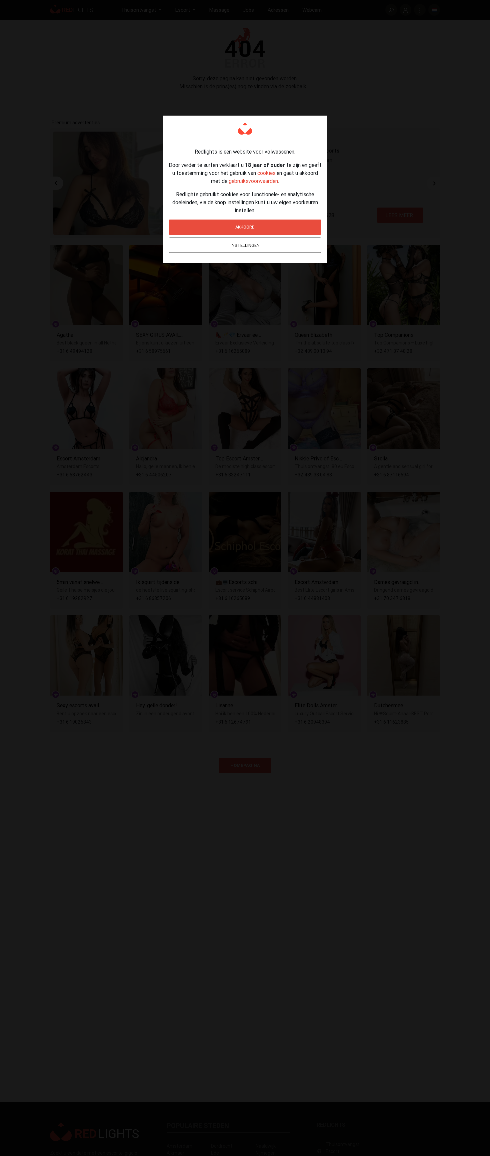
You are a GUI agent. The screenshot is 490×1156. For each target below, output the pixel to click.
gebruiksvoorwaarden (253, 181)
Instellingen (245, 245)
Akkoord (245, 227)
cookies (266, 173)
